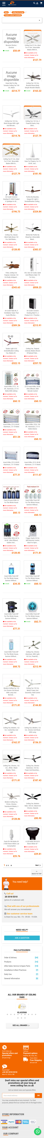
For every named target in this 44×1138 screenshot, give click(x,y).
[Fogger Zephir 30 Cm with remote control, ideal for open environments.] (32, 531)
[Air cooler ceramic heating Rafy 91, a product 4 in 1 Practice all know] (32, 304)
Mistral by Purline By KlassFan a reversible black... (32, 237)
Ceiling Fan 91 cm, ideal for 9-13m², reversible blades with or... (33, 47)
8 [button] (32, 1014)
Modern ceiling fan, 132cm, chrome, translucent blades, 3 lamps (11, 805)
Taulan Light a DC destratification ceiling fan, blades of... (11, 351)
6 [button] (25, 1014)
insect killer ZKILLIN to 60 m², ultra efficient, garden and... (11, 540)
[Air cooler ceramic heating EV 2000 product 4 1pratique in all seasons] (11, 190)
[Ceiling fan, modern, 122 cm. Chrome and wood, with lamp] (32, 721)
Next (38, 865)
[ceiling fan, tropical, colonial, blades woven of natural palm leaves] (32, 341)
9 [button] (35, 1014)
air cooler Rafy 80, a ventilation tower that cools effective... (11, 313)
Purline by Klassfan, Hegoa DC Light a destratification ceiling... (33, 199)
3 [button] (14, 1014)
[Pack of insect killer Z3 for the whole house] (11, 493)
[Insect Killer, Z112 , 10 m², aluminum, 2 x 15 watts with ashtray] (11, 379)
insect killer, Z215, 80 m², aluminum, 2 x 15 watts (11, 425)
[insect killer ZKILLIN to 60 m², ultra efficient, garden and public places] (11, 531)
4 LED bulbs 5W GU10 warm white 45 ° (33, 843)
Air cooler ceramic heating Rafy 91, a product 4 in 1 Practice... (33, 313)
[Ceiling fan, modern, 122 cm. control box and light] (11, 721)
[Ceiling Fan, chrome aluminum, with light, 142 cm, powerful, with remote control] (32, 645)
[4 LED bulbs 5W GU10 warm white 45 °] (32, 834)
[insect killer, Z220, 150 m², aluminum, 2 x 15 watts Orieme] (32, 417)
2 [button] (10, 1014)
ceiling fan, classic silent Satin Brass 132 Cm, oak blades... (11, 237)
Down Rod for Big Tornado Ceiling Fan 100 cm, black (11, 85)
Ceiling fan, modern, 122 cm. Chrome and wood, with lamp (33, 730)
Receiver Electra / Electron (11, 46)
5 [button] (21, 1014)
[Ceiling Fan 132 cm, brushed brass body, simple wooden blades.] (32, 76)
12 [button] (25, 1018)
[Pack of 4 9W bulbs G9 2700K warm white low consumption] (11, 834)
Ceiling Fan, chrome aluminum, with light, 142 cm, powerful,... (32, 654)
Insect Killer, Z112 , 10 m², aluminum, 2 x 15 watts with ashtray (11, 389)
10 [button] (18, 1018)
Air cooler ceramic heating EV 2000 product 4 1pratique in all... (11, 199)
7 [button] (28, 1014)
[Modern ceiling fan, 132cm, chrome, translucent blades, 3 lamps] (11, 796)
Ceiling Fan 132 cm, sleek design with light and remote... (11, 123)
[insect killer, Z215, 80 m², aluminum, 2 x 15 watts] (11, 417)
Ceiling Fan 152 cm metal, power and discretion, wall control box (32, 691)
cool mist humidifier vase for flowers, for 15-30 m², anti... (33, 161)
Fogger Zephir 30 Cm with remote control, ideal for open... (33, 540)
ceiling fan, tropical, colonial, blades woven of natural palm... (32, 351)
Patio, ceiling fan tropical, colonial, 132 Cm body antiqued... (11, 275)
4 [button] (18, 1014)
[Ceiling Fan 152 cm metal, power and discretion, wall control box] (32, 683)
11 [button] (21, 1018)
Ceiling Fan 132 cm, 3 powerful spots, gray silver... (33, 123)
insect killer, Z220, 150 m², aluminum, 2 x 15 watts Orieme (32, 426)
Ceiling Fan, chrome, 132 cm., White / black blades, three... (11, 768)
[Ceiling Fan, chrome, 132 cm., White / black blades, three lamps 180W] (11, 759)
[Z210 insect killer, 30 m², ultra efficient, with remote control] (32, 379)
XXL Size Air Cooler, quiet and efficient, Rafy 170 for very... (32, 275)
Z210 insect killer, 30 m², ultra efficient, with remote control (33, 389)
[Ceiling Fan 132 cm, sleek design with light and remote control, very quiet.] (11, 114)
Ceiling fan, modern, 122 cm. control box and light (11, 730)
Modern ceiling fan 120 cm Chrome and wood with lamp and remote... (11, 691)
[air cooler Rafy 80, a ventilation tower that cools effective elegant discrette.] (11, 304)
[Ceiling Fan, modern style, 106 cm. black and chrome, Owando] (32, 796)
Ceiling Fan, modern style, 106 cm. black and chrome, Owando (33, 806)
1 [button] (7, 1014)
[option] (22, 1008)
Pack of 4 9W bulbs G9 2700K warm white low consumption (11, 844)
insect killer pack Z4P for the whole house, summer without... (32, 502)
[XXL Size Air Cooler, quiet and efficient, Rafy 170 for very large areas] (32, 266)
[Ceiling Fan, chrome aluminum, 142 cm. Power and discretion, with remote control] (32, 759)
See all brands (21, 1025)
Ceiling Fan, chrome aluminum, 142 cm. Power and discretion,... (32, 768)
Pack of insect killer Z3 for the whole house (11, 501)
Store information (13, 1114)
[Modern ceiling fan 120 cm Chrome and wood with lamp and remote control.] (11, 683)
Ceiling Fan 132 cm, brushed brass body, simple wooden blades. (32, 85)
